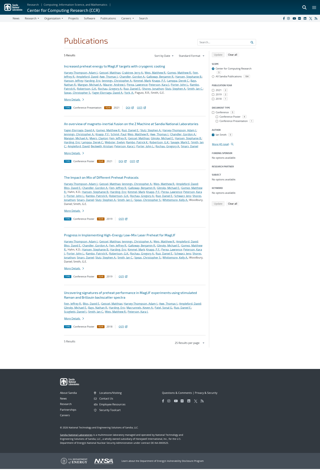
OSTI (139, 107)
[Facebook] (284, 18)
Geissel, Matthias (110, 72)
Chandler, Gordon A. (132, 76)
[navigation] (164, 55)
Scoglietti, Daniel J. (75, 311)
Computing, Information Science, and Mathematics (75, 5)
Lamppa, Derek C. (178, 81)
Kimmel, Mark (142, 81)
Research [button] (30, 18)
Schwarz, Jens (182, 196)
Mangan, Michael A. (90, 85)
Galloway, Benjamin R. (160, 76)
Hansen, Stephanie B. (188, 76)
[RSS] (317, 18)
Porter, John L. (180, 85)
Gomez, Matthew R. (179, 72)
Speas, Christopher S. (77, 93)
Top (310, 469)
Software (89, 18)
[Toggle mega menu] (314, 7)
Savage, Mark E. (180, 142)
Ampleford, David (87, 76)
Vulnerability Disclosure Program (185, 460)
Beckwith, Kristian (102, 146)
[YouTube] (295, 18)
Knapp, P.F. (159, 81)
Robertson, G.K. (87, 89)
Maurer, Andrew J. (114, 85)
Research (33, 5)
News (16, 18)
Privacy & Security (206, 393)
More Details (72, 99)
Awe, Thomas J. (109, 76)
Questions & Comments (177, 393)
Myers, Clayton (99, 138)
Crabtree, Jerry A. (132, 72)
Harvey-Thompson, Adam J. (81, 72)
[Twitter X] (311, 18)
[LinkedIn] (306, 18)
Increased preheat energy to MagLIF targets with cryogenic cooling (114, 66)
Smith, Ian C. (195, 89)
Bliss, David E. (72, 188)
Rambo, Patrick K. (137, 142)
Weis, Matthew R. (155, 72)
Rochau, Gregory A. (110, 89)
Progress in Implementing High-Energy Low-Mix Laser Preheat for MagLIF (120, 235)
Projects (73, 18)
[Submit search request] (252, 42)
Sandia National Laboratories (76, 434)
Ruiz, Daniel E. (132, 89)
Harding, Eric (92, 81)
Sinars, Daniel (189, 146)
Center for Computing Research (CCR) (63, 10)
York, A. (129, 93)
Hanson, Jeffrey (73, 81)
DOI (128, 107)
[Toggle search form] (304, 7)
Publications (108, 18)
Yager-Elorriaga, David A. (107, 93)
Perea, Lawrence (137, 85)
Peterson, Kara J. (159, 85)
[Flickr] (300, 18)
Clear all (233, 54)
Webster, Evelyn (115, 142)
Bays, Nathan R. (98, 307)
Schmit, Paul (118, 134)
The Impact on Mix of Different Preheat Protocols (101, 177)
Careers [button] (126, 18)
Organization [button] (52, 18)
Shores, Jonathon (153, 89)
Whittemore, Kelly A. (175, 200)
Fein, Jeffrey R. (118, 138)
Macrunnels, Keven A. (139, 307)
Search (143, 18)
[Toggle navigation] (6, 18)
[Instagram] (289, 18)
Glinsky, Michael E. (162, 138)
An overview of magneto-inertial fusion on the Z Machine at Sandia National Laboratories (131, 124)
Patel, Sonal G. (164, 307)
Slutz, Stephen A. (175, 89)
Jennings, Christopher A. (117, 81)
